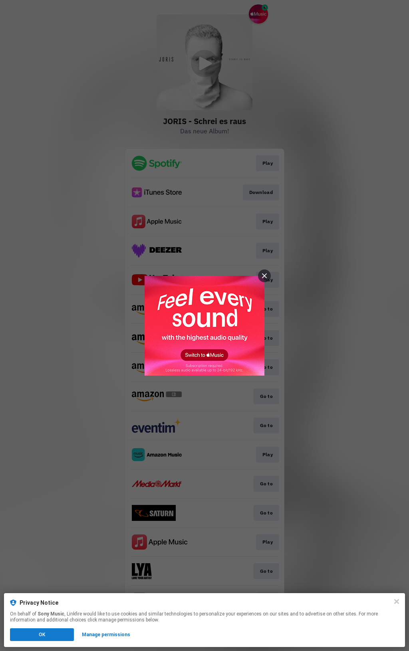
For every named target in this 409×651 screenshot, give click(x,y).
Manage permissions (106, 634)
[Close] (396, 601)
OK (42, 634)
